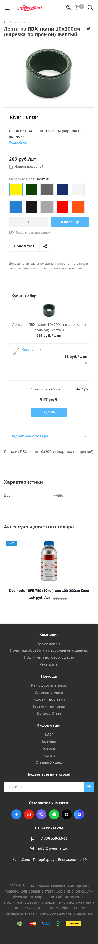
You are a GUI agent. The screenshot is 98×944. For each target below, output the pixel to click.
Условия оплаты (49, 692)
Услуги (49, 755)
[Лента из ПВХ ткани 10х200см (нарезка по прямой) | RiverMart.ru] (49, 73)
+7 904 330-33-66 (53, 838)
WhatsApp (54, 814)
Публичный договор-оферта (49, 657)
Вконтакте (16, 814)
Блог (49, 734)
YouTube (29, 814)
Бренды (49, 741)
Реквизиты (49, 664)
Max (79, 814)
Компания (49, 634)
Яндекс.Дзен (67, 814)
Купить (49, 412)
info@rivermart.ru (53, 848)
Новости (49, 748)
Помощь (49, 676)
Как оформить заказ (49, 685)
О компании (49, 643)
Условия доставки (49, 699)
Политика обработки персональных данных (49, 650)
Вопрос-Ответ (49, 713)
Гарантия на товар (49, 706)
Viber (41, 814)
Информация (49, 725)
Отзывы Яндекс (49, 762)
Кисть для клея (34, 349)
